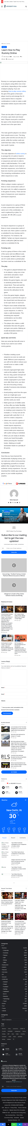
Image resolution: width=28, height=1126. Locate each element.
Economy (5, 952)
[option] (14, 514)
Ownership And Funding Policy (18, 1112)
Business (4, 948)
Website (3, 700)
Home (4, 43)
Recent (13, 837)
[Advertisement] (14, 26)
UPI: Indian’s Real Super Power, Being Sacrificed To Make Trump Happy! (20, 616)
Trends (4, 1008)
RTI (3, 974)
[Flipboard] (20, 483)
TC (13, 1039)
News (14, 1036)
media (9, 1036)
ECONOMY (10, 1031)
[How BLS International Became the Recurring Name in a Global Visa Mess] (5, 758)
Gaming (5, 989)
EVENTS (4, 967)
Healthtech (6, 991)
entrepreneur (17, 1031)
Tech (3, 1006)
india (13, 1034)
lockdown (4, 1036)
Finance (5, 955)
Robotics (5, 996)
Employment (5, 964)
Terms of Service (22, 1107)
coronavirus (15, 1028)
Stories (8, 43)
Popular (4, 837)
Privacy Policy (13, 1107)
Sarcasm (4, 977)
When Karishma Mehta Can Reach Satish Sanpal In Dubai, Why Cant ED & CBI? (19, 764)
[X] (13, 503)
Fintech (5, 984)
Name (3, 687)
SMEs (4, 962)
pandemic (20, 1036)
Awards (22, 1117)
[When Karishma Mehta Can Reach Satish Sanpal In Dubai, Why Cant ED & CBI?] (5, 765)
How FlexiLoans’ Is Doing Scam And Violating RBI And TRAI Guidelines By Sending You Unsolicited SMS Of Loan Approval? (13, 519)
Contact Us (5, 1110)
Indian (17, 1034)
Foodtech (5, 986)
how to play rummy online (17, 91)
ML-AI (4, 994)
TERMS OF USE (6, 1112)
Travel (4, 1001)
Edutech (5, 981)
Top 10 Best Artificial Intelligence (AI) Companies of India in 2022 (18, 844)
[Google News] (7, 483)
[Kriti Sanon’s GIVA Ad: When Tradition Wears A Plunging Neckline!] (7, 895)
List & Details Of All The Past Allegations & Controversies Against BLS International (18, 728)
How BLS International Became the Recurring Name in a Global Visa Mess (18, 757)
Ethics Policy (20, 1115)
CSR (3, 1107)
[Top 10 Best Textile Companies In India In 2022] (6, 869)
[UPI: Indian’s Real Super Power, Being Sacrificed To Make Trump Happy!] (21, 609)
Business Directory (12, 1120)
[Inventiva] (10, 6)
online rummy (20, 153)
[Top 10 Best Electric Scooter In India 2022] (6, 876)
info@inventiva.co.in (17, 1081)
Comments (23, 837)
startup (3, 1039)
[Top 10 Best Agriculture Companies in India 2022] (6, 854)
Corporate (6, 950)
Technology (6, 998)
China (9, 1028)
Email (3, 694)
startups (9, 1039)
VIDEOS (4, 1010)
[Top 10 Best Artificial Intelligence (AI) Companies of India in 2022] (6, 846)
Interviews (4, 972)
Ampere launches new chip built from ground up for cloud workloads (18, 861)
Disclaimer (16, 1117)
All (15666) (14, 772)
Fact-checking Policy (10, 1115)
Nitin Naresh (6, 56)
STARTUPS (5, 979)
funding (3, 1034)
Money (5, 960)
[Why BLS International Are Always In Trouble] (5, 737)
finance (24, 1031)
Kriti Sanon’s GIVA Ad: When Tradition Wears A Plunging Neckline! (7, 902)
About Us (7, 1107)
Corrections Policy (8, 1117)
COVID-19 (22, 1028)
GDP (4, 957)
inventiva (23, 1034)
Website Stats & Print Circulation (17, 1110)
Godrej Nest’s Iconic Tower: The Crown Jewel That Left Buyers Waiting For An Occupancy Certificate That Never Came (7, 646)
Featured (4, 969)
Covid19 (4, 1031)
